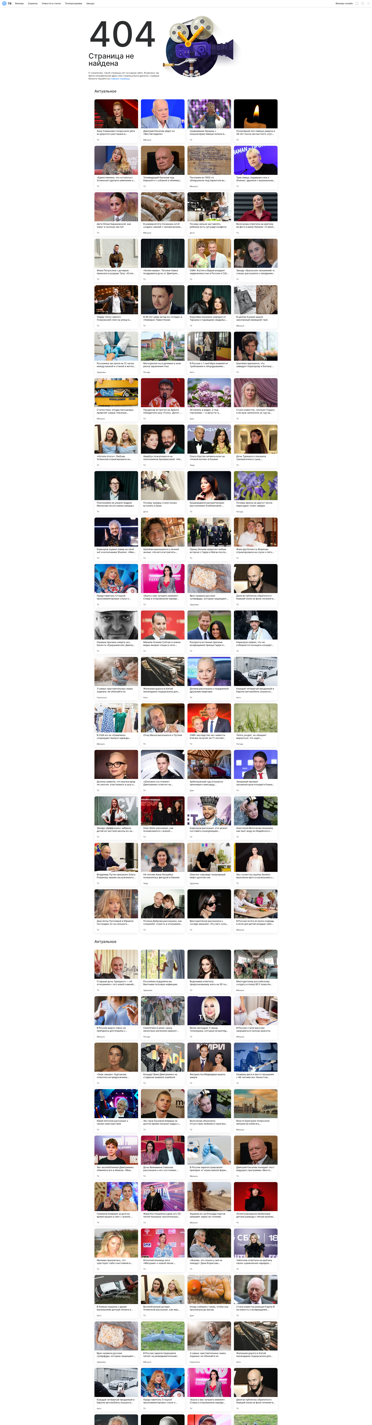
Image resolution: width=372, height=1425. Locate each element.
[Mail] (4, 3)
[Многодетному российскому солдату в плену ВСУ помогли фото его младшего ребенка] (256, 1157)
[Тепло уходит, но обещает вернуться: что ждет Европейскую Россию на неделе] (256, 725)
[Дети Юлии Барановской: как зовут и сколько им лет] (116, 214)
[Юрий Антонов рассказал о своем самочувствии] (116, 1297)
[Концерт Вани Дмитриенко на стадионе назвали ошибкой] (163, 1250)
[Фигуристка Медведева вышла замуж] (209, 1250)
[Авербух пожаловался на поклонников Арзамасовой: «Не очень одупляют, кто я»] (163, 446)
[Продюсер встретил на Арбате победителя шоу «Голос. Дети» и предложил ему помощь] (163, 400)
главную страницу (119, 78)
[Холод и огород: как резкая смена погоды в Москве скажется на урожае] (209, 1097)
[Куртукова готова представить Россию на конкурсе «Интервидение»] (256, 1097)
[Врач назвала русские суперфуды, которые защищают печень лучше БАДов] (209, 586)
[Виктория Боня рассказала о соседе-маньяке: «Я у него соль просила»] (209, 911)
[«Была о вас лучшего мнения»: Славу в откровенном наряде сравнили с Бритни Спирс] (163, 586)
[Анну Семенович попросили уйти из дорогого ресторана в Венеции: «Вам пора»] (116, 121)
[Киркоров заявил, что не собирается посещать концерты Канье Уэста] (256, 632)
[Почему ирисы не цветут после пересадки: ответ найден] (256, 493)
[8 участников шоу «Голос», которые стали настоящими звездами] (163, 1097)
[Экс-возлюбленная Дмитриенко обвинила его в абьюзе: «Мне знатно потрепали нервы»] (116, 1343)
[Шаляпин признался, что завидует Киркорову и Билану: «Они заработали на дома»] (256, 353)
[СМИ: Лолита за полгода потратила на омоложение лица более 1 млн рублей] (116, 1050)
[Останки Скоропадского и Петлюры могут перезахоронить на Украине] (209, 957)
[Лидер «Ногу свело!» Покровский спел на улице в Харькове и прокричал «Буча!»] (116, 307)
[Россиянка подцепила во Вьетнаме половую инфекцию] (163, 1157)
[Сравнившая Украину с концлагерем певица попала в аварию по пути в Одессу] (209, 121)
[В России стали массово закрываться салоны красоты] (256, 1204)
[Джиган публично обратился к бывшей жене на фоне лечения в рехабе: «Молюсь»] (256, 586)
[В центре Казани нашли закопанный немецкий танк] (256, 307)
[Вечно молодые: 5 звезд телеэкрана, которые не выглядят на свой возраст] (209, 1204)
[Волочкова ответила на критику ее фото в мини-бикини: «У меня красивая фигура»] (256, 214)
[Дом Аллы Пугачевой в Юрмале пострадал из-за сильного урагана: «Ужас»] (116, 911)
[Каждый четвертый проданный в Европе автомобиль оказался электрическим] (256, 679)
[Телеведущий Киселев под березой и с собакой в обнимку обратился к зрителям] (163, 167)
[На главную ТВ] (8, 3)
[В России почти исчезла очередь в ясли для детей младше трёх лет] (256, 911)
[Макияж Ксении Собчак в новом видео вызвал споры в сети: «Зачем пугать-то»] (163, 632)
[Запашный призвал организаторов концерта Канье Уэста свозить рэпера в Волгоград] (256, 771)
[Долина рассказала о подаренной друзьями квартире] (209, 679)
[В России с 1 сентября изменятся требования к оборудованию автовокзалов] (209, 353)
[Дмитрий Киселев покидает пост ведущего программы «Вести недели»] (256, 1343)
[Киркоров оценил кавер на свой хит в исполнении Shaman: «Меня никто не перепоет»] (116, 539)
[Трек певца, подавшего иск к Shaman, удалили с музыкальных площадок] (256, 167)
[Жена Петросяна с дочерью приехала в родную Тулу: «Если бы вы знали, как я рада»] (116, 260)
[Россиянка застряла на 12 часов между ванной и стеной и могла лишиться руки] (116, 353)
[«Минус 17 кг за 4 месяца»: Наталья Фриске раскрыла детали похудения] (209, 1004)
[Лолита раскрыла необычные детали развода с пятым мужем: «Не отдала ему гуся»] (256, 1389)
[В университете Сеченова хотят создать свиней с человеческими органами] (163, 214)
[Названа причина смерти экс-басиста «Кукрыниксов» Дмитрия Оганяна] (116, 632)
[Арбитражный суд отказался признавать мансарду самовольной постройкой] (209, 771)
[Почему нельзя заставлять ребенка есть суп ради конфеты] (209, 214)
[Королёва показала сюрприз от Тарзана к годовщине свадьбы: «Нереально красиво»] (209, 307)
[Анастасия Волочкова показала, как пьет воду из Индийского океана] (256, 818)
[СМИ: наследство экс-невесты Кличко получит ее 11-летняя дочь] (209, 725)
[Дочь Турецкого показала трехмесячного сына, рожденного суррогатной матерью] (256, 446)
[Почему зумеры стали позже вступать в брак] (163, 493)
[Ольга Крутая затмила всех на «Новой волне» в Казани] (209, 446)
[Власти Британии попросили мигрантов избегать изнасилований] (256, 1297)
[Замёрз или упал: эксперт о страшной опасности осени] (116, 957)
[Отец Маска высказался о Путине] (163, 725)
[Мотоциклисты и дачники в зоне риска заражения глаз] (163, 353)
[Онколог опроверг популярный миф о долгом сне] (209, 864)
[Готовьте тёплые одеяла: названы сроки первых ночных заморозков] (256, 1004)
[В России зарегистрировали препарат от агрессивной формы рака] (209, 1343)
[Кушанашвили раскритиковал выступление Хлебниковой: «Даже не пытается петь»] (209, 493)
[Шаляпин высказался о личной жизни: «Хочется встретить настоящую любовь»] (163, 539)
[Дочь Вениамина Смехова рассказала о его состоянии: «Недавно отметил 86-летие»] (163, 1343)
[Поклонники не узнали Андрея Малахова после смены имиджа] (116, 493)
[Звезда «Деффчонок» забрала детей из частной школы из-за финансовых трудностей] (116, 818)
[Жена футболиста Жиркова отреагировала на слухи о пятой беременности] (256, 539)
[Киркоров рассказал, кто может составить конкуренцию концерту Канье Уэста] (209, 818)
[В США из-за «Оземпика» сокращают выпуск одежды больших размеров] (116, 725)
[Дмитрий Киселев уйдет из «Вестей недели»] (163, 121)
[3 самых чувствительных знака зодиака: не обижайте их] (116, 679)
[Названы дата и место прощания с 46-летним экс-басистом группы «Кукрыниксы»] (256, 1250)
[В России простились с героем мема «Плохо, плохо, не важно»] (116, 1097)
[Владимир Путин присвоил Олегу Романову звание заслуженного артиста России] (116, 864)
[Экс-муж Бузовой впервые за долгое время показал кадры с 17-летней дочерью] (163, 1297)
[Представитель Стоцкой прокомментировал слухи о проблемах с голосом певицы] (116, 586)
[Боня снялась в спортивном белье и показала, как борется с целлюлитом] (256, 1050)
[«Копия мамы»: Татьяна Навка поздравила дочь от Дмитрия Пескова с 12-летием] (163, 260)
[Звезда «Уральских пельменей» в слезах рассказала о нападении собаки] (256, 260)
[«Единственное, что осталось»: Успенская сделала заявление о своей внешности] (116, 167)
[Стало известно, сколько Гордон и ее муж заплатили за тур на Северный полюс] (256, 400)
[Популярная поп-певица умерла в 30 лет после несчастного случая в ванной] (256, 121)
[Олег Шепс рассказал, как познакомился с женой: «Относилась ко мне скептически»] (163, 818)
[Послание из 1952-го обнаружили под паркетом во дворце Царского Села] (209, 167)
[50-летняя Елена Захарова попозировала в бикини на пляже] (256, 957)
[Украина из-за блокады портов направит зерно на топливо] (209, 1389)
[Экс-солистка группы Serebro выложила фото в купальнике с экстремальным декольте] (256, 864)
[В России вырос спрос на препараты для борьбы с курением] (116, 1204)
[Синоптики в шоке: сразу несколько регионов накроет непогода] (163, 1204)
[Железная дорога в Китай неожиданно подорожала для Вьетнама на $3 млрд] (163, 679)
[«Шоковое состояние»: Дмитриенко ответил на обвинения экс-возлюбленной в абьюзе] (163, 771)
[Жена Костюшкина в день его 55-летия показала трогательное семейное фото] (163, 1389)
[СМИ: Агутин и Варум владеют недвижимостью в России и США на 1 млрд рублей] (209, 260)
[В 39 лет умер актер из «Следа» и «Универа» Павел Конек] (163, 307)
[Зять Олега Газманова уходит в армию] (163, 1004)
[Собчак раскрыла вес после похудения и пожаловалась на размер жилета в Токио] (209, 1050)
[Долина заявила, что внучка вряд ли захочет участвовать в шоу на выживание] (116, 771)
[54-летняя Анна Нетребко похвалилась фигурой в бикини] (163, 864)
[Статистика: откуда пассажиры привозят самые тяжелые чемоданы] (116, 400)
